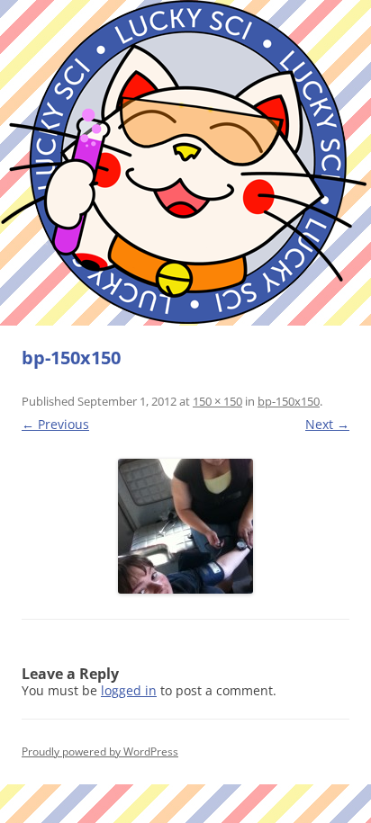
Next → (327, 424)
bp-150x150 (289, 401)
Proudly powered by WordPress (100, 751)
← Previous (55, 424)
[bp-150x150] (185, 526)
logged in (129, 690)
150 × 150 (217, 401)
